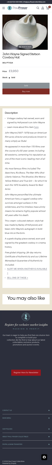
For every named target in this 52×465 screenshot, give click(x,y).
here (36, 127)
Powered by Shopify (9, 463)
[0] (47, 8)
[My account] (42, 8)
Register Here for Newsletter (26, 372)
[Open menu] (3, 8)
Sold (26, 86)
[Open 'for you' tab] (44, 457)
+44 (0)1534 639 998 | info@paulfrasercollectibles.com (26, 2)
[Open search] (38, 8)
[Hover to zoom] (25, 32)
